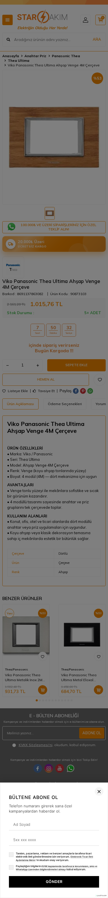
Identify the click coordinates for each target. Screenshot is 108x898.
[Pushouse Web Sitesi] (101, 896)
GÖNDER (54, 881)
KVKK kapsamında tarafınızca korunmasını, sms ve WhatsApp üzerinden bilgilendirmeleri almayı (56, 868)
